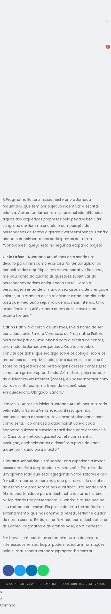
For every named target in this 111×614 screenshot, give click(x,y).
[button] (107, 21)
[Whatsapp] (92, 45)
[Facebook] (78, 45)
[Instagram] (85, 45)
